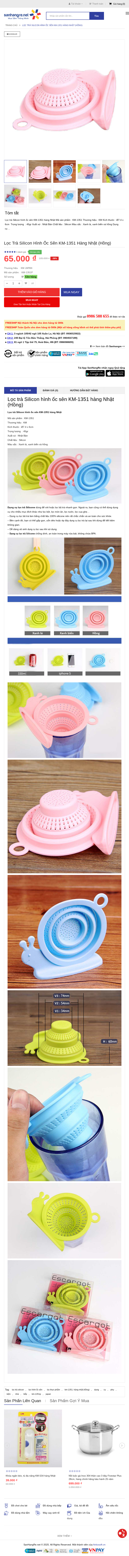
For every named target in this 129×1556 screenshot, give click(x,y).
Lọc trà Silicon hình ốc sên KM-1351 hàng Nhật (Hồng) (52, 25)
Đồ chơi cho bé (19, 1505)
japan (48, 1394)
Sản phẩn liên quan (22, 1400)
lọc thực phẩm (53, 1390)
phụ (112, 1390)
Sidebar (13, 34)
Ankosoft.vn (99, 1544)
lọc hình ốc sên (35, 1390)
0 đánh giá (21, 252)
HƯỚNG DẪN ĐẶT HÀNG (84, 390)
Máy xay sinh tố (51, 1512)
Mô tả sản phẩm (20, 390)
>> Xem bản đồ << (108, 346)
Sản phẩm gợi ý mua (69, 1400)
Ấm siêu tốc (112, 1505)
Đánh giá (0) (50, 390)
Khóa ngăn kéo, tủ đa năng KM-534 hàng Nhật (30, 1475)
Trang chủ (11, 25)
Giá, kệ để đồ (81, 1505)
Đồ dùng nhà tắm (20, 1512)
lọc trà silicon (18, 1390)
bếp (25, 1394)
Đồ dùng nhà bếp (52, 1505)
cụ (105, 1390)
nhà (17, 1394)
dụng (96, 1390)
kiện (9, 1394)
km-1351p (36, 1394)
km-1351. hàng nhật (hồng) (77, 1390)
